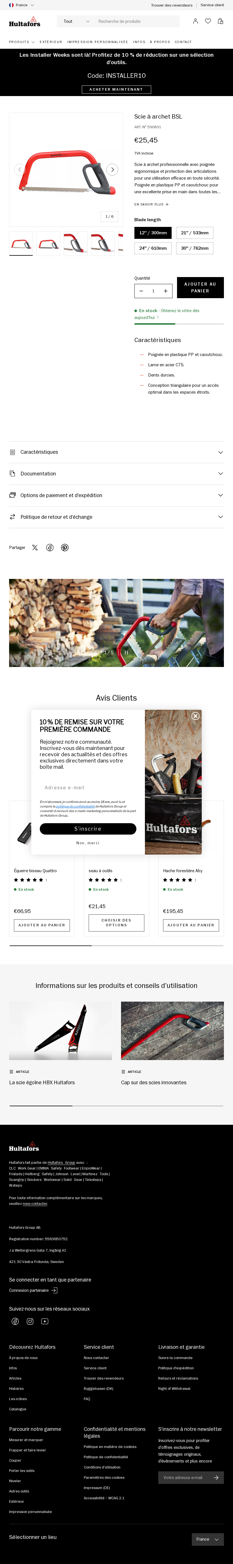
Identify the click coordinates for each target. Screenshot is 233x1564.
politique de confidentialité (75, 806)
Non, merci (88, 843)
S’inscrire (88, 829)
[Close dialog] (195, 716)
